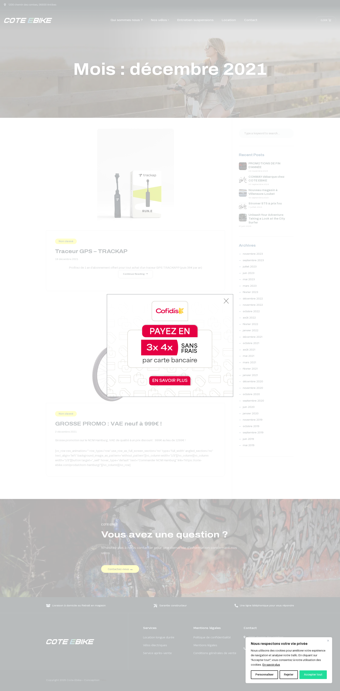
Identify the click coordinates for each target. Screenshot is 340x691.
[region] (289, 660)
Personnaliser (264, 674)
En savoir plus (271, 664)
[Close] (328, 640)
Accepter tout (313, 674)
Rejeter (288, 674)
